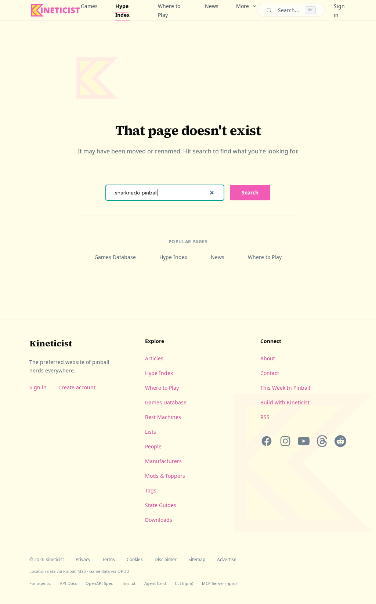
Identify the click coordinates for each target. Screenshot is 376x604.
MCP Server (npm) (219, 583)
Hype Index (122, 10)
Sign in (38, 387)
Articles (154, 358)
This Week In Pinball (285, 387)
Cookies (135, 560)
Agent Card (155, 583)
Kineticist (50, 343)
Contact (269, 373)
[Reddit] (340, 441)
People (153, 446)
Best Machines (163, 417)
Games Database (115, 257)
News (211, 6)
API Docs (68, 583)
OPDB (123, 571)
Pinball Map (74, 571)
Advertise (226, 560)
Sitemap (196, 560)
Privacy (83, 560)
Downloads (158, 519)
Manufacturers (163, 461)
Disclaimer (166, 560)
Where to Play (169, 10)
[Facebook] (266, 441)
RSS (265, 417)
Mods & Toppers (165, 475)
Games (89, 6)
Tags (150, 490)
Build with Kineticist (285, 402)
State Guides (160, 505)
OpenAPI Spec (99, 583)
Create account (76, 387)
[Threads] (322, 441)
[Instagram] (285, 441)
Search (250, 192)
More (242, 6)
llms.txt (128, 583)
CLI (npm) (184, 583)
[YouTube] (303, 441)
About (267, 358)
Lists (150, 431)
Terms (108, 560)
